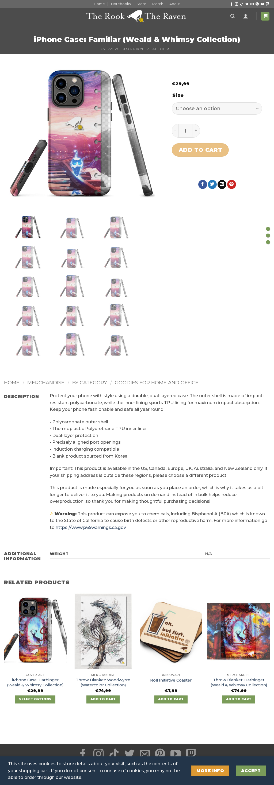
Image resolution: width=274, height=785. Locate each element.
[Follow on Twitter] (247, 4)
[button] (232, 16)
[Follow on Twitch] (267, 4)
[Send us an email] (252, 4)
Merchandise (45, 383)
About (174, 4)
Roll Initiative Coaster (171, 680)
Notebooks (121, 4)
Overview (109, 49)
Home (99, 4)
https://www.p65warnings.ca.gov (91, 527)
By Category (89, 383)
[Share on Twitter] (212, 184)
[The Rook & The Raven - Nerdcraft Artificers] (137, 16)
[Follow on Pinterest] (257, 4)
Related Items (159, 49)
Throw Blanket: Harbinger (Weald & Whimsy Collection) (239, 682)
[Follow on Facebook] (231, 4)
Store (141, 4)
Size (178, 95)
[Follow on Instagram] (236, 4)
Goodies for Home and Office (157, 383)
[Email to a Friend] (222, 184)
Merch (157, 4)
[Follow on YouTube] (262, 4)
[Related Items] (268, 242)
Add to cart (200, 149)
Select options (35, 699)
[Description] (268, 236)
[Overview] (268, 229)
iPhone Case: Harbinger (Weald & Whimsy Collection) (35, 682)
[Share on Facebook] (202, 184)
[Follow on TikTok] (241, 4)
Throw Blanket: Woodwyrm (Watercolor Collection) (103, 682)
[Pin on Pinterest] (231, 184)
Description (132, 49)
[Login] (245, 16)
